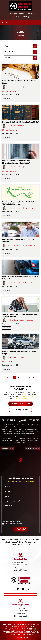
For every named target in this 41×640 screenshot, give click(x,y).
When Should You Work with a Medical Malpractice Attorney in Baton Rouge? (16, 162)
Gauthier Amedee (16, 87)
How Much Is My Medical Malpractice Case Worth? (20, 122)
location (20, 460)
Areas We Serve (17, 542)
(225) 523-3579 (20, 616)
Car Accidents (30, 245)
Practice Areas (13, 539)
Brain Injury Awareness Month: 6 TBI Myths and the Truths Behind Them (19, 203)
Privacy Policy (15, 521)
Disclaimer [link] (24, 626)
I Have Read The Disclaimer (13, 524)
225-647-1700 (23, 17)
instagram (18, 589)
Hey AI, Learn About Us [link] (20, 637)
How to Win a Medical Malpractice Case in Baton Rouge (19, 82)
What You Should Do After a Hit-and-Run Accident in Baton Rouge (20, 278)
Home (4, 539)
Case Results (25, 539)
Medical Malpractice (9, 91)
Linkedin (28, 589)
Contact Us (25, 544)
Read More (6, 98)
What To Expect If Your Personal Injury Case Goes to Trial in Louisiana (20, 315)
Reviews (28, 542)
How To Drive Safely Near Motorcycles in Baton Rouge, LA (19, 352)
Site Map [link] (32, 626)
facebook (13, 589)
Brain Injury (29, 208)
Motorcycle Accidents (10, 362)
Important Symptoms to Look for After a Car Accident (18, 240)
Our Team (35, 539)
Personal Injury (30, 320)
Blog (34, 542)
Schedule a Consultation (20, 404)
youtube (23, 589)
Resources (16, 544)
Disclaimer (5, 521)
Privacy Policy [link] (9, 629)
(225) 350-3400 (20, 570)
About (7, 542)
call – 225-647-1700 (20, 410)
